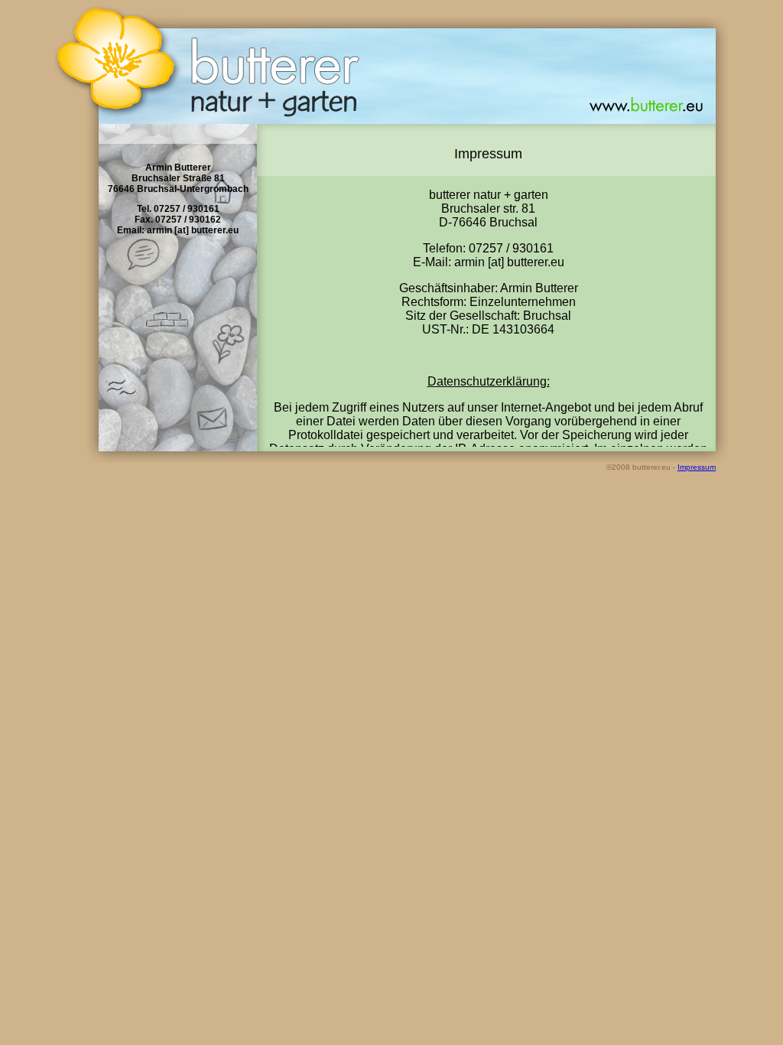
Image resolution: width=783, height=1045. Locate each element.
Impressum (696, 467)
